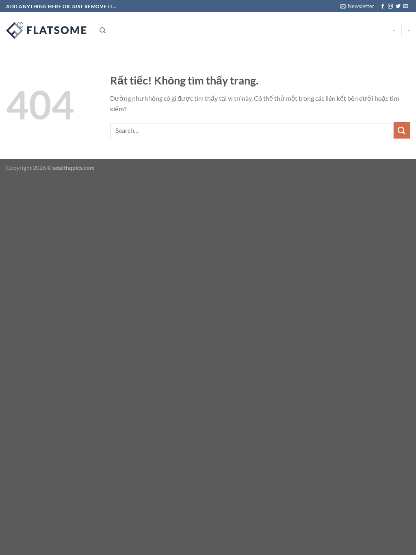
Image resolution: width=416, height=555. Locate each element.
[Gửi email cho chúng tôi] (405, 6)
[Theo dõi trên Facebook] (382, 6)
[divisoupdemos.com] (46, 30)
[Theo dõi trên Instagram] (390, 6)
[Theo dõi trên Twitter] (398, 6)
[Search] (103, 30)
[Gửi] (402, 130)
